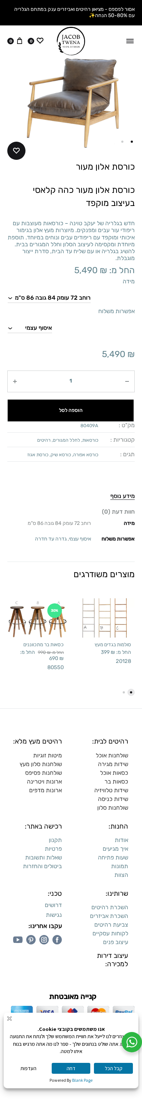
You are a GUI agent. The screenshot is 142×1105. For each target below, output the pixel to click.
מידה (129, 281)
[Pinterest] (31, 939)
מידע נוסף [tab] (122, 496)
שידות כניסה (113, 799)
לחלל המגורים (66, 440)
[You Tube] (17, 939)
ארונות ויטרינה (44, 781)
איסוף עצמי (80, 539)
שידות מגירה (113, 764)
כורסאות (90, 440)
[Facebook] (57, 939)
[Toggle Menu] (130, 41)
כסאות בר (116, 781)
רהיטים (44, 440)
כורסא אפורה (85, 454)
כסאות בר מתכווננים (43, 644)
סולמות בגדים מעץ (113, 644)
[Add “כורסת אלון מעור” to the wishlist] (16, 151)
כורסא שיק (61, 454)
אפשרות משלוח (116, 311)
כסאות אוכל (114, 772)
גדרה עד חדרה (51, 539)
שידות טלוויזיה (111, 790)
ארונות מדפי (47, 790)
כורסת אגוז (37, 454)
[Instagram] (44, 939)
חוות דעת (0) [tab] (118, 511)
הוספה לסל (71, 410)
